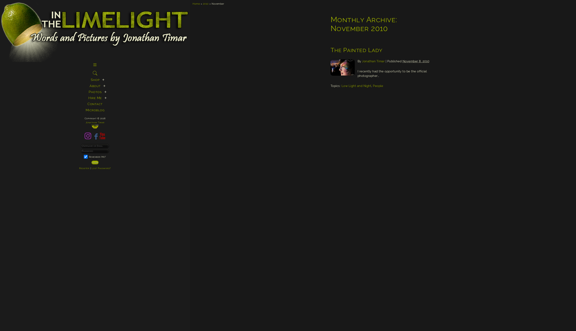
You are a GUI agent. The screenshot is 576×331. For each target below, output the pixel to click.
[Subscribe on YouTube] (102, 138)
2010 (206, 3)
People (378, 86)
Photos (95, 92)
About (95, 86)
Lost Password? (101, 168)
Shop (95, 80)
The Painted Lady (356, 49)
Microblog (95, 110)
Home (196, 3)
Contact (95, 104)
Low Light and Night (356, 86)
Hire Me (95, 98)
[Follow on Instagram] (88, 138)
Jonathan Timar (373, 61)
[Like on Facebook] (95, 138)
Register (84, 168)
